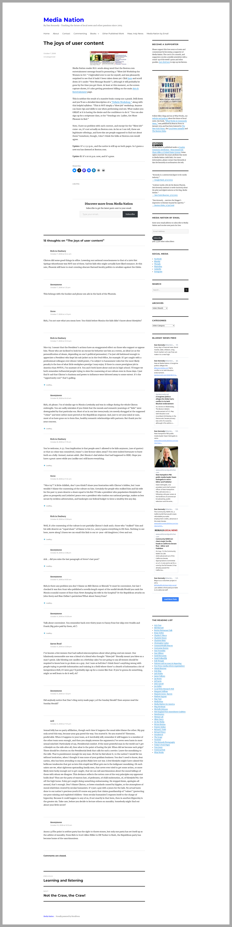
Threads (157, 264)
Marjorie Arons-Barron (163, 694)
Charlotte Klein (160, 641)
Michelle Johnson (161, 709)
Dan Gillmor (159, 653)
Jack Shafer (158, 674)
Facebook (158, 259)
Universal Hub (159, 750)
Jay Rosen (158, 679)
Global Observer (160, 669)
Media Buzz (158, 702)
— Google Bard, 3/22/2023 (162, 180)
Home (47, 33)
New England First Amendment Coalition (170, 712)
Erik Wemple (159, 661)
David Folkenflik (160, 658)
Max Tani (157, 699)
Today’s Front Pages (162, 745)
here (130, 78)
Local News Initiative (177, 129)
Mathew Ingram (160, 696)
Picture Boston (160, 724)
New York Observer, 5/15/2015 (166, 195)
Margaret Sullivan (161, 691)
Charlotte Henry (160, 638)
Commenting (80, 33)
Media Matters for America (164, 704)
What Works (159, 752)
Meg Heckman (159, 707)
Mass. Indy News (135, 33)
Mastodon (158, 267)
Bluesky (157, 261)
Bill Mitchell (158, 628)
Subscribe (130, 214)
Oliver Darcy (158, 719)
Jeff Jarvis (158, 681)
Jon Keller (158, 686)
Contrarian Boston (161, 648)
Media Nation (64, 19)
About (56, 33)
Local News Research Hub (164, 689)
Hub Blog (157, 671)
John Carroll (158, 684)
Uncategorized (49, 57)
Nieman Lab (158, 717)
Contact (66, 33)
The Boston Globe (159, 131)
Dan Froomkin (159, 651)
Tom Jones (158, 747)
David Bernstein (160, 656)
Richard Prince (160, 732)
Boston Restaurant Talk (163, 630)
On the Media (159, 722)
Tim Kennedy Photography (164, 742)
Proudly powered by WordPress (68, 916)
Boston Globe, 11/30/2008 (164, 205)
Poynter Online (160, 727)
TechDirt (157, 740)
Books (93, 33)
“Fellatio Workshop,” (121, 102)
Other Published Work (113, 33)
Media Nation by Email (157, 33)
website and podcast (160, 118)
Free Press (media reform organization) (169, 666)
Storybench (158, 735)
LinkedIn (157, 269)
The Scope (158, 737)
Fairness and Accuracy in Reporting (167, 663)
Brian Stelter (159, 633)
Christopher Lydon (161, 643)
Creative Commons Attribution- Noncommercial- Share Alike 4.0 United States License (168, 149)
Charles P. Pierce (160, 635)
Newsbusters (159, 714)
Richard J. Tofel (160, 730)
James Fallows (159, 676)
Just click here (164, 62)
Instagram (158, 272)
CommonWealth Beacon (163, 646)
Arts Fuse (157, 625)
